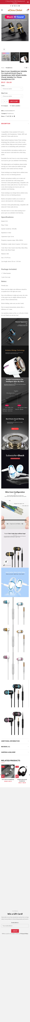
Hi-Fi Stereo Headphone (8, 779)
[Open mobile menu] (2, 10)
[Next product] (28, 68)
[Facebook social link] (11, 6)
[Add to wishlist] (12, 766)
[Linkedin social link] (17, 6)
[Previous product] (24, 68)
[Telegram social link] (19, 6)
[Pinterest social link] (15, 6)
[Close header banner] (28, 2)
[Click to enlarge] (4, 49)
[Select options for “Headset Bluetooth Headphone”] (17, 776)
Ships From (4, 93)
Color (2, 85)
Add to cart (14, 101)
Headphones (9, 67)
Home (2, 67)
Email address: (15, 922)
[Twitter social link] (13, 6)
